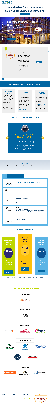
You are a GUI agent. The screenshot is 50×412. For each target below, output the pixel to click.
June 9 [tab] (4, 175)
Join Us (38, 62)
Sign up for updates (25, 14)
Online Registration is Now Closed (8, 272)
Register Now (11, 39)
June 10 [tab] (9, 175)
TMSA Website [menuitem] (15, 397)
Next (42, 137)
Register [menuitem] (3, 397)
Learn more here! (22, 109)
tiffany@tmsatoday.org (42, 104)
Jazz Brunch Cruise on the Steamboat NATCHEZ (29, 182)
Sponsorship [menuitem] (4, 398)
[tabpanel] (25, 201)
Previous (7, 137)
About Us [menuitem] (14, 398)
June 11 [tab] (15, 175)
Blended (7, 108)
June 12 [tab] (21, 175)
